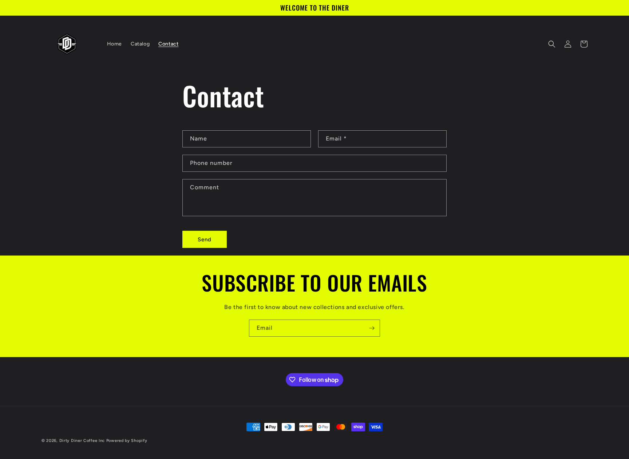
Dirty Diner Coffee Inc (82, 440)
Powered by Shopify (126, 440)
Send (204, 239)
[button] (552, 44)
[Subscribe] (372, 328)
